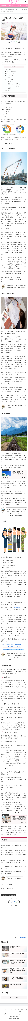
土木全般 (4, 895)
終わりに (7, 90)
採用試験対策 (17, 607)
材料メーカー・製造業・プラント (15, 84)
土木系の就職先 (9, 69)
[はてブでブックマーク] (14, 42)
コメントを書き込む (14, 997)
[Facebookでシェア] (11, 42)
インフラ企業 (9, 75)
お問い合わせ (7, 1014)
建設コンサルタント (11, 73)
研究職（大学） (11, 82)
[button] (19, 42)
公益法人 (10, 88)
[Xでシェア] (8, 42)
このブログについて (7, 1009)
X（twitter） (21, 1014)
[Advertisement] (14, 921)
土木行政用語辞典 (14, 1016)
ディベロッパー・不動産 (13, 86)
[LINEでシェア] (17, 42)
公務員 (8, 77)
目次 (12, 66)
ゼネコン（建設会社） (11, 71)
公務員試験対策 (12, 895)
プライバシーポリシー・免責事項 (20, 1010)
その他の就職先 (10, 79)
